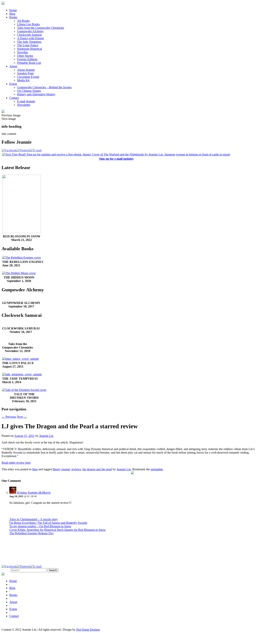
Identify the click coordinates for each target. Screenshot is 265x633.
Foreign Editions (27, 59)
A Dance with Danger (30, 38)
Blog (12, 13)
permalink (157, 469)
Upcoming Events (28, 76)
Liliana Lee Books (28, 24)
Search (6, 570)
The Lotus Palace (27, 45)
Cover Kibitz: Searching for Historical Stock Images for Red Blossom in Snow (57, 529)
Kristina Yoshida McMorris (33, 492)
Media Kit (23, 80)
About (13, 66)
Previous (9, 416)
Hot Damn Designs (88, 629)
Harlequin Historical (29, 48)
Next (22, 416)
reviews (76, 469)
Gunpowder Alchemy (30, 31)
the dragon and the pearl (97, 469)
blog (35, 469)
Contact (14, 97)
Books (13, 17)
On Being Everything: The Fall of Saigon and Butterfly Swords (48, 522)
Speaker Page (25, 73)
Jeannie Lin (46, 435)
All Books (23, 20)
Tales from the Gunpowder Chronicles (40, 27)
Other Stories (25, 55)
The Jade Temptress (29, 41)
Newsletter (23, 104)
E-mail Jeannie (26, 101)
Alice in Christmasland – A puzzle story (33, 519)
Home (13, 10)
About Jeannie (26, 69)
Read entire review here (16, 462)
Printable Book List (29, 62)
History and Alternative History (36, 94)
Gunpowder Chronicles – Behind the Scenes (44, 87)
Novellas (22, 52)
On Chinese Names (29, 90)
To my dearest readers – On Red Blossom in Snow (40, 526)
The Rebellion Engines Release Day (31, 533)
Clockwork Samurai (29, 34)
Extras (13, 83)
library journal (61, 469)
